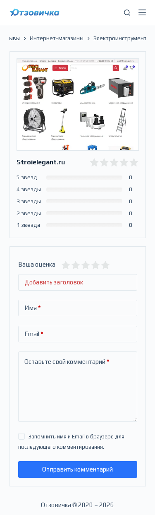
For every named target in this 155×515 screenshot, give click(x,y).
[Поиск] (127, 13)
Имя (32, 307)
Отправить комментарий (77, 469)
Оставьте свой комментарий (67, 361)
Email (33, 333)
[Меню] (142, 12)
